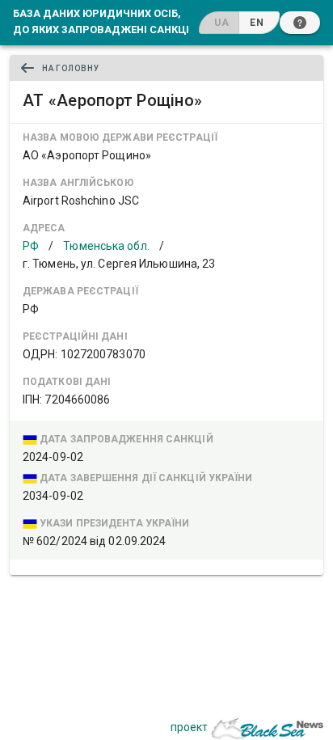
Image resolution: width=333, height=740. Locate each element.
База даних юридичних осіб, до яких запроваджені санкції (102, 21)
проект (189, 727)
